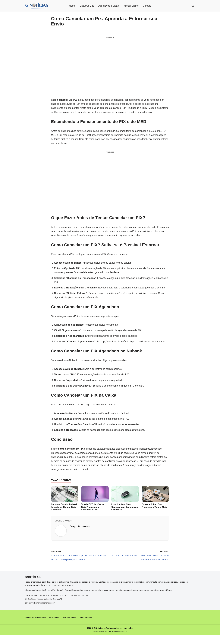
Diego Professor (80, 526)
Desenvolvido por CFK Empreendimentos (110, 632)
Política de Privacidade (35, 617)
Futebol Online (131, 5)
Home (72, 5)
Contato (147, 5)
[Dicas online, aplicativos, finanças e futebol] (37, 6)
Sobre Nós (54, 617)
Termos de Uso (69, 617)
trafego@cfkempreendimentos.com (40, 603)
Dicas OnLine (87, 5)
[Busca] (193, 6)
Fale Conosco (85, 617)
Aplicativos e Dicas (108, 5)
